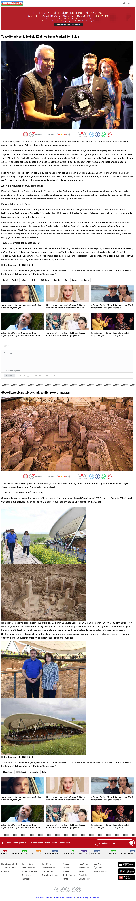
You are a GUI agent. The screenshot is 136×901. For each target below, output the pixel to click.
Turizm (44, 772)
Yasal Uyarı (96, 898)
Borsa (4, 852)
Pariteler (95, 852)
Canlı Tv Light (7, 871)
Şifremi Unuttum (101, 871)
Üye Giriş (97, 864)
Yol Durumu (110, 852)
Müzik (66, 280)
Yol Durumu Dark (8, 867)
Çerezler (68, 898)
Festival (15, 280)
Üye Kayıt (98, 867)
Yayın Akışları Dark (29, 867)
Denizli (5, 280)
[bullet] (39, 375)
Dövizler (66, 867)
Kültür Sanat (44, 280)
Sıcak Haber (84, 879)
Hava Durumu (51, 852)
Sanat (74, 280)
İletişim (48, 898)
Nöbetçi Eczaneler (30, 871)
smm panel (26, 879)
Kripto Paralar (127, 852)
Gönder (9, 375)
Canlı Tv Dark (27, 864)
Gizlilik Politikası (58, 898)
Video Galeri (84, 867)
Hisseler (83, 852)
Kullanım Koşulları (84, 898)
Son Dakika (26, 875)
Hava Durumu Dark (9, 864)
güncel (24, 280)
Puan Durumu (68, 852)
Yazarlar (82, 871)
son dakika (85, 280)
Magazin (57, 280)
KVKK (75, 898)
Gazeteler (36, 852)
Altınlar (66, 864)
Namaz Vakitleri (19, 852)
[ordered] (36, 375)
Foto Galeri (83, 864)
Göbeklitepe (7, 772)
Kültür (33, 280)
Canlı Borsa (46, 864)
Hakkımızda (40, 898)
